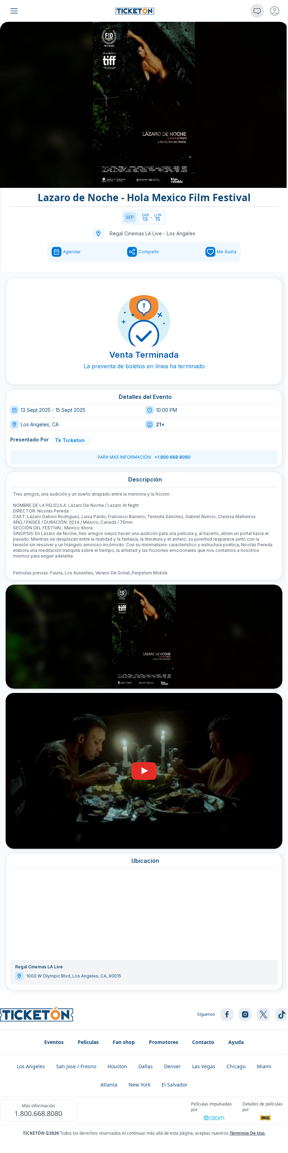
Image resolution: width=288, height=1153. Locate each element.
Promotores (163, 1042)
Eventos (54, 1042)
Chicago (236, 1066)
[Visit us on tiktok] (281, 1014)
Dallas (145, 1066)
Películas (88, 1042)
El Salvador (175, 1084)
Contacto (203, 1042)
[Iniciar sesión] (275, 11)
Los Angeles (181, 233)
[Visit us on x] (263, 1014)
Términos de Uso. (248, 1133)
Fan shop (124, 1042)
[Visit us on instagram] (245, 1014)
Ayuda (236, 1042)
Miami (264, 1066)
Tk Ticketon (70, 440)
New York (139, 1084)
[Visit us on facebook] (227, 1014)
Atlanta (108, 1084)
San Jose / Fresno (76, 1066)
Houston (117, 1066)
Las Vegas (203, 1066)
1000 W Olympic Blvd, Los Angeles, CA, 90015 (73, 976)
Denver (172, 1066)
